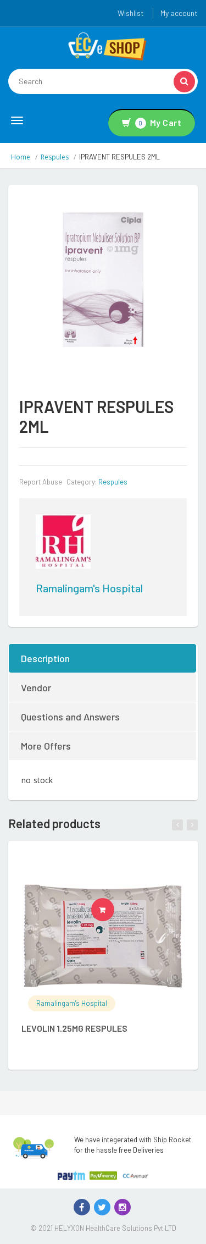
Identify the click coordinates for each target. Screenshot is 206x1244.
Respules (55, 157)
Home (20, 157)
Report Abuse (40, 481)
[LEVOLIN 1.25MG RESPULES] (102, 936)
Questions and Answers (70, 717)
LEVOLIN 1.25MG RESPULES (74, 1028)
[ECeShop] (107, 45)
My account (179, 13)
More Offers (46, 746)
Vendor (36, 687)
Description (45, 658)
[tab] (103, 658)
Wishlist (131, 13)
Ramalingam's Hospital (89, 588)
